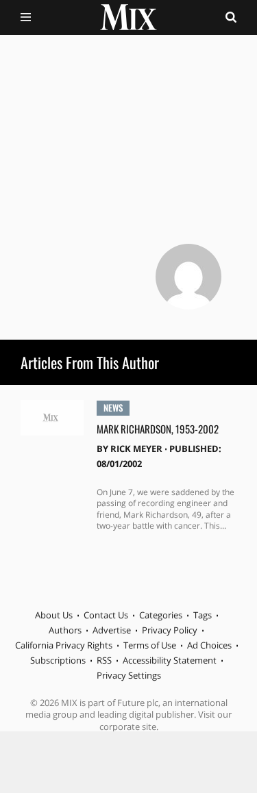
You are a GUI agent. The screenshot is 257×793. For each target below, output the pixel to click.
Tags (202, 615)
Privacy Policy (169, 630)
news (113, 407)
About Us (54, 615)
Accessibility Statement (170, 660)
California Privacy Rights (63, 645)
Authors (65, 630)
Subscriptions (58, 660)
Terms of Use (149, 645)
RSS (104, 660)
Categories (160, 615)
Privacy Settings (129, 675)
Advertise (112, 630)
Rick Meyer (136, 448)
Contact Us (106, 615)
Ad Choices (209, 645)
